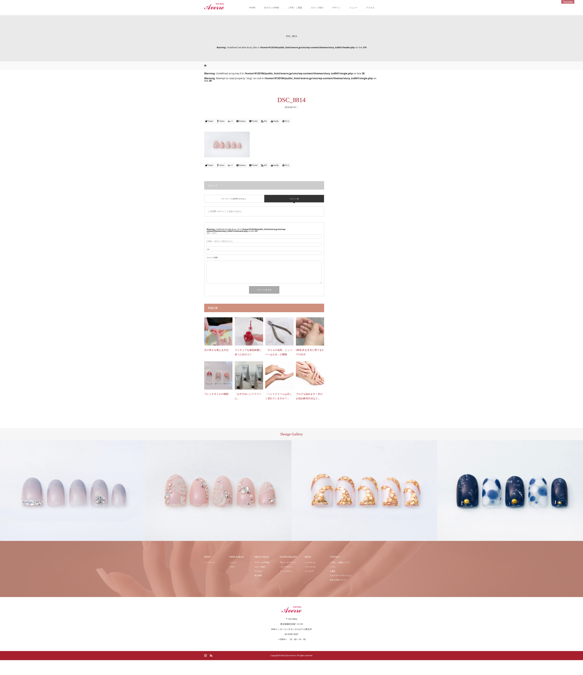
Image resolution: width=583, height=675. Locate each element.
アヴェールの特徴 (261, 562)
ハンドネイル (310, 562)
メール (332, 566)
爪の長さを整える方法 (216, 350)
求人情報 (258, 575)
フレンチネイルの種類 (216, 394)
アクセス (370, 7)
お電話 (332, 571)
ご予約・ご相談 (294, 7)
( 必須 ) (212, 233)
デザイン (336, 7)
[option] (73, 490)
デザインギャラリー (288, 562)
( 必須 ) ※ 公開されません (220, 241)
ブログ (232, 566)
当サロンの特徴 (271, 7)
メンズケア (309, 571)
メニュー (353, 7)
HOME (252, 7)
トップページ (209, 562)
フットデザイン (286, 571)
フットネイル (310, 566)
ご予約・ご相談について (340, 562)
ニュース (233, 562)
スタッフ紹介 (317, 7)
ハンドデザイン (286, 566)
